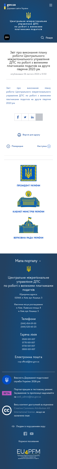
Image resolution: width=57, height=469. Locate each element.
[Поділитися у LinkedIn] (32, 117)
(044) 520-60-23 (28, 327)
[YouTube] (31, 434)
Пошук (49, 38)
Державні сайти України (17, 9)
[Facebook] (25, 434)
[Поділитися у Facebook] (18, 117)
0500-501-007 (28, 339)
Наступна (42, 146)
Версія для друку (31, 135)
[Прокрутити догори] (52, 453)
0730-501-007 (28, 346)
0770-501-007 (28, 343)
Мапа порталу (26, 261)
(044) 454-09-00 (28, 323)
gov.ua (11, 5)
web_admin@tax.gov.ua (29, 397)
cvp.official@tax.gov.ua (28, 362)
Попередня (17, 146)
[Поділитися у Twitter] (25, 117)
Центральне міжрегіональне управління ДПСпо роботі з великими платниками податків (28, 25)
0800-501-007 (28, 349)
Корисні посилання (29, 441)
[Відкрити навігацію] (51, 5)
